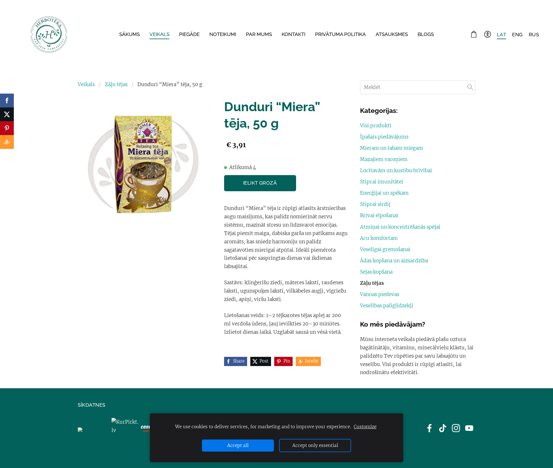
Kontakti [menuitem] (293, 34)
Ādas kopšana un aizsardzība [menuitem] (394, 260)
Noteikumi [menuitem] (222, 34)
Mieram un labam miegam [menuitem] (391, 148)
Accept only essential (315, 445)
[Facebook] (429, 428)
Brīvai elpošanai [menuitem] (379, 215)
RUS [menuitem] (534, 34)
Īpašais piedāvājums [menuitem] (384, 137)
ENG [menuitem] (517, 34)
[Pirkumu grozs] (474, 34)
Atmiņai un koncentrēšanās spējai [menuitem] (400, 227)
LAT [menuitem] (501, 34)
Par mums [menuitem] (259, 34)
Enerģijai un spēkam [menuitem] (384, 193)
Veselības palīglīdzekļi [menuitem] (386, 305)
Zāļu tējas (116, 84)
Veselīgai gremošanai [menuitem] (385, 249)
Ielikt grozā (260, 183)
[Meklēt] (470, 87)
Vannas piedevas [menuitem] (379, 294)
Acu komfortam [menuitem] (379, 238)
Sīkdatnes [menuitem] (91, 405)
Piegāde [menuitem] (189, 34)
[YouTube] (469, 428)
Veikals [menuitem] (159, 34)
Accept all (238, 445)
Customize (365, 426)
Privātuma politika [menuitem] (340, 34)
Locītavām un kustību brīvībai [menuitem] (396, 170)
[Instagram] (456, 428)
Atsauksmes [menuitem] (392, 34)
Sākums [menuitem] (129, 34)
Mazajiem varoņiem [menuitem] (384, 159)
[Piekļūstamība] (488, 34)
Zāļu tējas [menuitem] (372, 283)
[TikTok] (443, 428)
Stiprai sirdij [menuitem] (375, 204)
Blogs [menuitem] (426, 34)
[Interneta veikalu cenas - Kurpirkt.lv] (125, 430)
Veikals (86, 84)
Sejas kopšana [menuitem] (376, 272)
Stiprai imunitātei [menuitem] (381, 182)
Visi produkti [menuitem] (375, 125)
